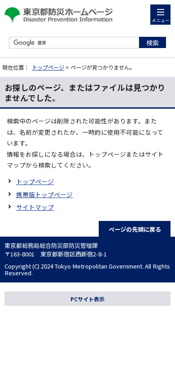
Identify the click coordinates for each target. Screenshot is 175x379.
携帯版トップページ (44, 194)
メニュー (161, 20)
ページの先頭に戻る (135, 229)
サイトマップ (35, 207)
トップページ (48, 67)
